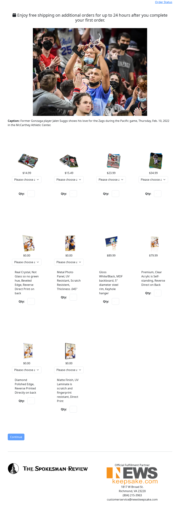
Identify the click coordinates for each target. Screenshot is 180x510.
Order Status (163, 2)
